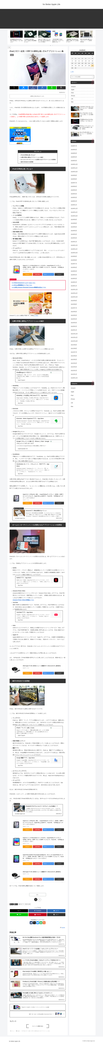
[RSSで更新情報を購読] (44, 922)
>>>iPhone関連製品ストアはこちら (22, 285)
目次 (35, 151)
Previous (8, 37)
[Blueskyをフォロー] (37, 922)
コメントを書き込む (37, 1026)
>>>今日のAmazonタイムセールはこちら (23, 283)
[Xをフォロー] (34, 922)
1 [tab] (50, 45)
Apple (12, 904)
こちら (36, 315)
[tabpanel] (16, 36)
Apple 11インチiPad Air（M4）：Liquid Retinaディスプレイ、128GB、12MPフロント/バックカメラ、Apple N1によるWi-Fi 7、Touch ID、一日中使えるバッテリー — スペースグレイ (43, 496)
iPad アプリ (22, 904)
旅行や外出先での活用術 (27, 161)
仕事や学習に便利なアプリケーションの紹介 (32, 157)
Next (94, 37)
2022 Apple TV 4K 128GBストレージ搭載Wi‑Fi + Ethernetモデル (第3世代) (42, 665)
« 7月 (72, 71)
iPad (16, 904)
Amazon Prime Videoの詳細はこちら (23, 600)
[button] (61, 87)
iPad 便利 (28, 904)
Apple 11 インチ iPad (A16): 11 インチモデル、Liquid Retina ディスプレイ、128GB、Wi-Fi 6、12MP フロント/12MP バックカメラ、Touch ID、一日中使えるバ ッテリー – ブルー (43, 839)
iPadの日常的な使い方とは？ (28, 155)
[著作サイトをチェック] (31, 922)
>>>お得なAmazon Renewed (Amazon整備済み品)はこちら (29, 287)
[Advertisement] (51, 19)
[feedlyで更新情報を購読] (40, 922)
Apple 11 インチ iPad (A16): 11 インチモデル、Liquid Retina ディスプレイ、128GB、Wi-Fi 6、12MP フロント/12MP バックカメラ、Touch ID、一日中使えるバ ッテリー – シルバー (43, 267)
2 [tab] (52, 45)
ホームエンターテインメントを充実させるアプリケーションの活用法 (38, 159)
